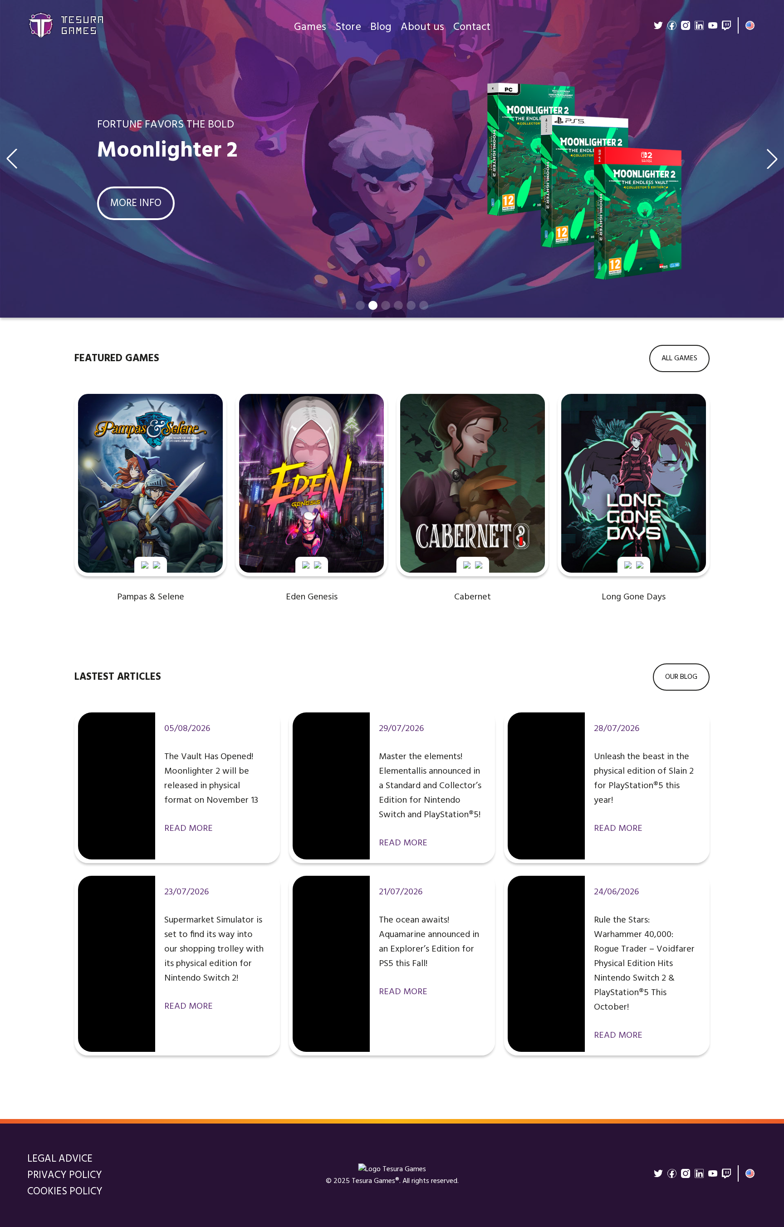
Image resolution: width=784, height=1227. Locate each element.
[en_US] (750, 25)
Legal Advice (60, 1159)
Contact (471, 27)
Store (348, 27)
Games (310, 27)
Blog (381, 27)
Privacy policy (64, 1175)
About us (422, 27)
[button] (360, 305)
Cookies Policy (65, 1191)
